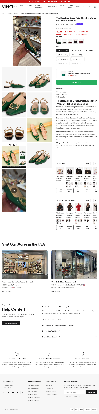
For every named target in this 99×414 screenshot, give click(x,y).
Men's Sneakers (32, 391)
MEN (21, 5)
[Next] (95, 163)
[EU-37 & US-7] (90, 50)
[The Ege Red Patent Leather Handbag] (69, 183)
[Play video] (14, 190)
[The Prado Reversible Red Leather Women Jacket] (76, 220)
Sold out (60, 190)
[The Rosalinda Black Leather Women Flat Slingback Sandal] (64, 41)
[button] (76, 73)
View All (87, 163)
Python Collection (33, 385)
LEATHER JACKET (70, 7)
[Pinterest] (22, 392)
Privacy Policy (76, 396)
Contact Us (49, 388)
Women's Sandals (33, 400)
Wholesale (52, 7)
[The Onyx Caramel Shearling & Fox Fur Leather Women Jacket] (67, 220)
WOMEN (29, 5)
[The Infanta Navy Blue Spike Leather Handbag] (76, 186)
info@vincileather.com (9, 388)
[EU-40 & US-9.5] (63, 59)
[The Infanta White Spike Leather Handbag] (94, 183)
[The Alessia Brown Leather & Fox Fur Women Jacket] (88, 220)
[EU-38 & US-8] (63, 55)
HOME (15, 7)
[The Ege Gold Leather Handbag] (85, 186)
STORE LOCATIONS (39, 7)
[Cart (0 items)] (95, 7)
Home (3, 13)
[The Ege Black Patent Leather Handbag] (67, 183)
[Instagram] (3, 392)
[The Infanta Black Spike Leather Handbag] (76, 183)
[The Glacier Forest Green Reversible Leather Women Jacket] (57, 223)
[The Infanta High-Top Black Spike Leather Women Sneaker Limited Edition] (81, 183)
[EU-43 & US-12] (77, 63)
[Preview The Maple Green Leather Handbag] (63, 73)
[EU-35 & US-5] (63, 50)
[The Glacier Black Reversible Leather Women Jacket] (57, 220)
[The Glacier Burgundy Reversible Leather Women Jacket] (63, 220)
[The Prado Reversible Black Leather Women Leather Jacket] (81, 220)
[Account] (90, 7)
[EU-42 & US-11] (63, 63)
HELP (62, 5)
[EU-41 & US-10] (78, 59)
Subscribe (91, 392)
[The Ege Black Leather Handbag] (67, 186)
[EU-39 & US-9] (77, 55)
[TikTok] (8, 392)
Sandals (16, 13)
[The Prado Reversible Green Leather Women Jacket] (78, 220)
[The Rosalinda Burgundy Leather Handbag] (81, 41)
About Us (49, 385)
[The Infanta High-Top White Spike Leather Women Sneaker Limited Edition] (78, 183)
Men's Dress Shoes (33, 388)
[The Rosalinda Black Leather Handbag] (75, 41)
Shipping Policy (50, 391)
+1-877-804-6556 (7, 385)
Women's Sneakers (34, 397)
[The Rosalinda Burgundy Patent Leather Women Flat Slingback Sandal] (70, 41)
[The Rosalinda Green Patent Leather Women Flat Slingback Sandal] (58, 41)
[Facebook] (17, 392)
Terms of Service (51, 394)
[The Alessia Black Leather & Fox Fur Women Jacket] (85, 220)
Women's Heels (32, 394)
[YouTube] (13, 392)
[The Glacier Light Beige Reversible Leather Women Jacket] (60, 220)
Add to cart (77, 82)
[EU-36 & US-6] (77, 50)
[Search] (84, 7)
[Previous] (92, 163)
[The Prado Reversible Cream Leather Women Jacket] (76, 223)
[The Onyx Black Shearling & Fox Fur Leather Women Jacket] (69, 220)
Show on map (6, 291)
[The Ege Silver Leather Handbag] (72, 183)
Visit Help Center (11, 323)
